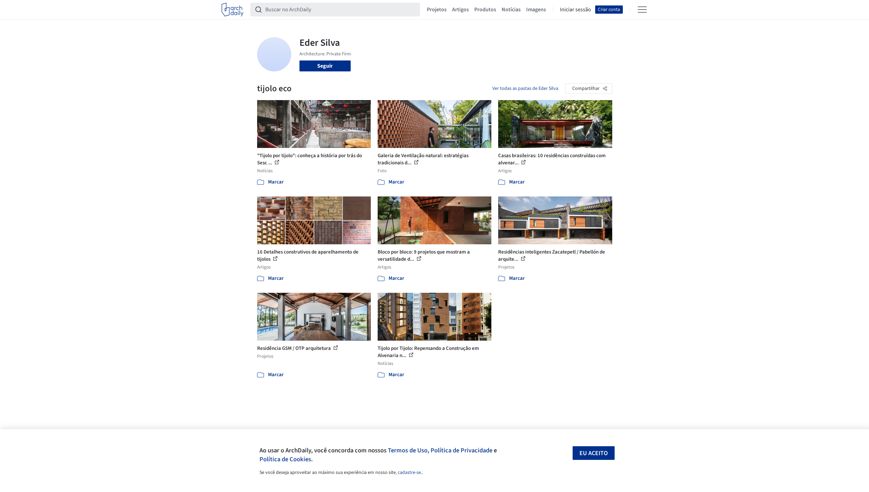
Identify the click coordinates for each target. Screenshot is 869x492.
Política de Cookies (285, 459)
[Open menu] (642, 9)
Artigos (460, 9)
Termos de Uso (408, 450)
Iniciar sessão (575, 9)
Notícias (511, 9)
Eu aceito (593, 453)
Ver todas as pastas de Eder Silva (525, 88)
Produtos (485, 9)
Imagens (536, 9)
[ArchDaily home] (232, 9)
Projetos (437, 9)
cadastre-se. (410, 472)
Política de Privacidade (461, 450)
